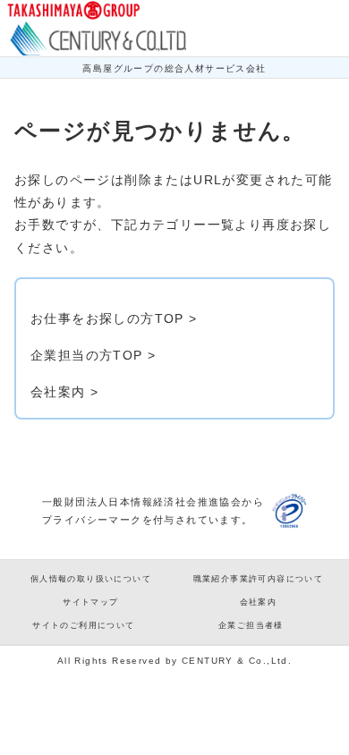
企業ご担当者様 (251, 625)
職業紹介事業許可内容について (258, 578)
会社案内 (258, 602)
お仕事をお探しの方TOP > (114, 318)
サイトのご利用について (83, 625)
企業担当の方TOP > (93, 355)
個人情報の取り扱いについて (90, 578)
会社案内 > (64, 392)
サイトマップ (90, 602)
